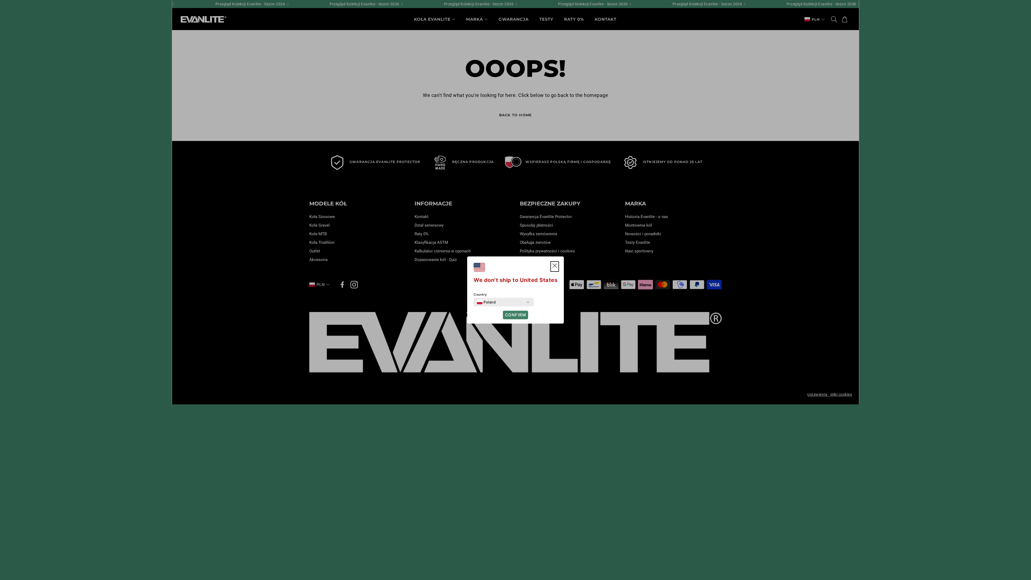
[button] (554, 266)
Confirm (515, 314)
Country (480, 294)
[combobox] (486, 302)
